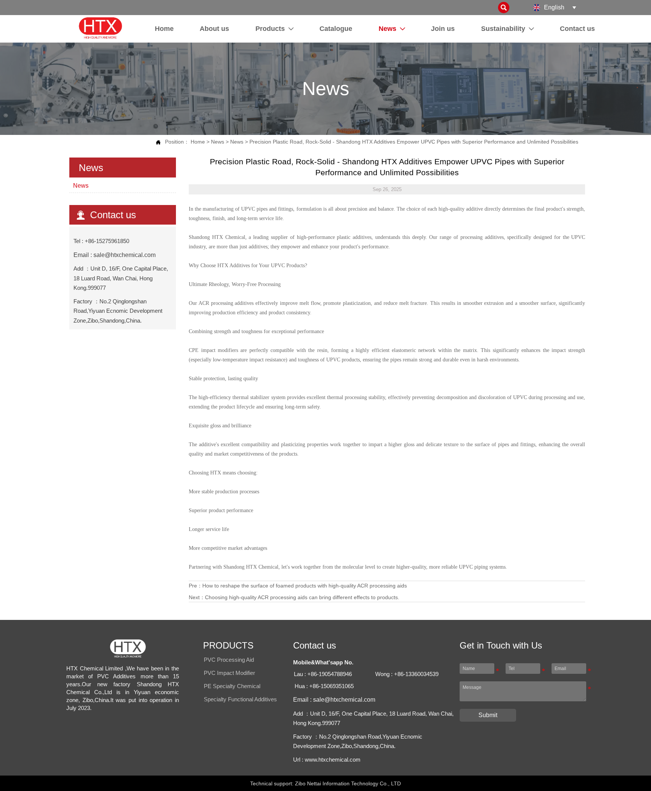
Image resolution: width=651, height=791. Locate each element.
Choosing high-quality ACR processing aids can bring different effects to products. (302, 597)
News (217, 142)
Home (198, 142)
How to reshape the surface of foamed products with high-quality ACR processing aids (304, 586)
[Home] (100, 28)
